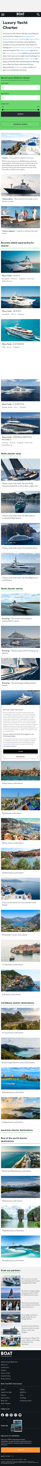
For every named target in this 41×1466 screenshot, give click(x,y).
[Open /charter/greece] (20, 889)
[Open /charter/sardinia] (20, 859)
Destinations (5, 1398)
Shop (21, 1395)
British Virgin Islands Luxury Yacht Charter (18, 1062)
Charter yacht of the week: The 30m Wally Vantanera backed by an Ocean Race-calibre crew (20, 484)
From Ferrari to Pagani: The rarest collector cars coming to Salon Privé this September (30, 1341)
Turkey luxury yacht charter (12, 783)
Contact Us (5, 1367)
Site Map (23, 1398)
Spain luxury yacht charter (12, 813)
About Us (4, 1365)
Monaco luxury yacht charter (13, 843)
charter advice (34, 39)
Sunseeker (5, 279)
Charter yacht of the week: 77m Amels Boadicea (19, 548)
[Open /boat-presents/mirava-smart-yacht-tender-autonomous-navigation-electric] (10, 1280)
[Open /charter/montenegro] (20, 921)
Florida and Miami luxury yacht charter (16, 1171)
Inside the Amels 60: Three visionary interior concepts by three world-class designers (30, 1329)
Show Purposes (20, 756)
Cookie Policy (6, 1376)
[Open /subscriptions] (14, 1426)
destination (18, 67)
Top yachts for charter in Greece (22, 158)
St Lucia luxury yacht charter (12, 1032)
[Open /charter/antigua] (20, 1108)
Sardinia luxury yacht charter (13, 873)
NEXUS (16, 275)
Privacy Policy (6, 1379)
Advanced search (21, 124)
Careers (3, 1370)
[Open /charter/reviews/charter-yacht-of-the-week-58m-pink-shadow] (20, 502)
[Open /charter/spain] (20, 799)
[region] (20, 733)
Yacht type (4, 83)
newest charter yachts (13, 53)
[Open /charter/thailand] (20, 1217)
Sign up (20, 1450)
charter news (24, 50)
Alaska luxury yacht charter (12, 1201)
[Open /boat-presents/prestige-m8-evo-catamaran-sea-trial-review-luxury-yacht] (10, 1316)
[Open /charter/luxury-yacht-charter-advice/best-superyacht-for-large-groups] (20, 637)
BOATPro (23, 1392)
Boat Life (4, 1401)
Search (20, 114)
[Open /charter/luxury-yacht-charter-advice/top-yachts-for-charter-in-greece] (20, 144)
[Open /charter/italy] (20, 980)
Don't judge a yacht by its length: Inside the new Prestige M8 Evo (29, 1317)
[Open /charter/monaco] (20, 829)
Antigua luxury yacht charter (12, 1122)
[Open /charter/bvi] (20, 1049)
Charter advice (7, 199)
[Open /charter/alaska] (20, 1187)
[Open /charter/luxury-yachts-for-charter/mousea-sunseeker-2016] (20, 297)
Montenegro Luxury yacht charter (14, 935)
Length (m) (5, 104)
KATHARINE (18, 344)
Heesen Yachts (7, 407)
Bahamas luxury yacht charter (13, 1092)
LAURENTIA (18, 404)
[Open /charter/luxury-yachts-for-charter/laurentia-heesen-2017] (20, 390)
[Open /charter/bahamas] (20, 1078)
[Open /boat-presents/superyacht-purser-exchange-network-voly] (10, 1304)
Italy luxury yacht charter (11, 994)
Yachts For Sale (6, 1392)
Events (22, 1389)
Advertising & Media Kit (9, 1362)
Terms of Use (5, 1373)
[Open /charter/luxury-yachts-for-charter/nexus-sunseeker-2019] (20, 262)
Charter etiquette (8, 231)
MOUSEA (17, 311)
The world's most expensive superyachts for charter (17, 619)
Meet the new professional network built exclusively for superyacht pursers (30, 1305)
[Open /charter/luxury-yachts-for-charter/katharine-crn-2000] (20, 330)
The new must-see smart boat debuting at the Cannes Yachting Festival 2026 (30, 1281)
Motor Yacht (7, 275)
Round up (6, 618)
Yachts (3, 1389)
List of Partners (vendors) (9, 746)
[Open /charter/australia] (20, 1247)
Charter (5, 158)
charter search (29, 59)
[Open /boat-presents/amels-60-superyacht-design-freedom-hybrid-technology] (10, 1329)
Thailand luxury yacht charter (13, 1230)
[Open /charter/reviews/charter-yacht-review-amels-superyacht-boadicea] (20, 534)
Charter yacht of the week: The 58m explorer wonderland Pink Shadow (18, 516)
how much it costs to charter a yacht (24, 47)
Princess (5, 443)
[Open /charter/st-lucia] (20, 1019)
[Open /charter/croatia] (20, 951)
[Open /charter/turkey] (20, 769)
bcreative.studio (26, 1401)
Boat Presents (6, 1403)
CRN (3, 347)
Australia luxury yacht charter (13, 1260)
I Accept (20, 751)
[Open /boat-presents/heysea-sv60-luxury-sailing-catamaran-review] (10, 1292)
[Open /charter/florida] (20, 1157)
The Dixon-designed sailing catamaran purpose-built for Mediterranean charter (30, 1293)
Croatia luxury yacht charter (12, 964)
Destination (5, 93)
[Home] (20, 14)
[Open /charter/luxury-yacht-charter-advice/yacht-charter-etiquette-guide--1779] (20, 217)
